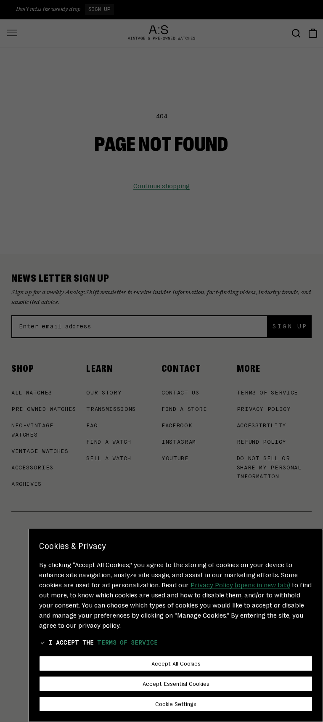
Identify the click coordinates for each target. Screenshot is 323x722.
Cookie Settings (175, 703)
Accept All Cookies (176, 663)
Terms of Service (127, 643)
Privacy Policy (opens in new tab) (240, 585)
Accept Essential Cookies (176, 683)
